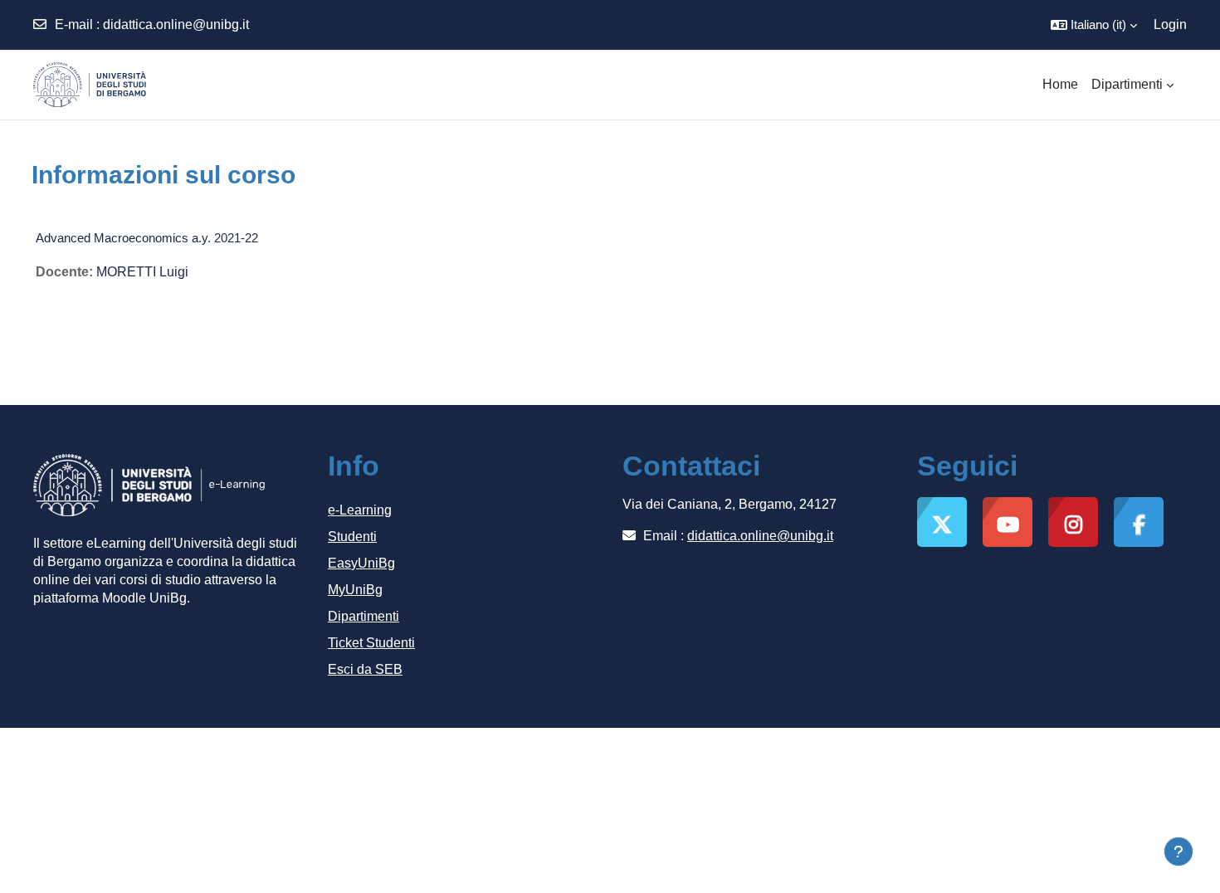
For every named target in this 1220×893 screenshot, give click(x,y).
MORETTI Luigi (142, 272)
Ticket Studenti (371, 643)
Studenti (352, 536)
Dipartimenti (363, 616)
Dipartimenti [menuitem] (1127, 84)
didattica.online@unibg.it (176, 24)
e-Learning (360, 510)
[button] (1094, 25)
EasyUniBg (361, 563)
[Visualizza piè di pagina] (1178, 851)
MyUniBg (355, 590)
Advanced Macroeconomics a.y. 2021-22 (147, 238)
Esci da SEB (365, 669)
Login (1170, 24)
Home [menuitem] (1060, 84)
